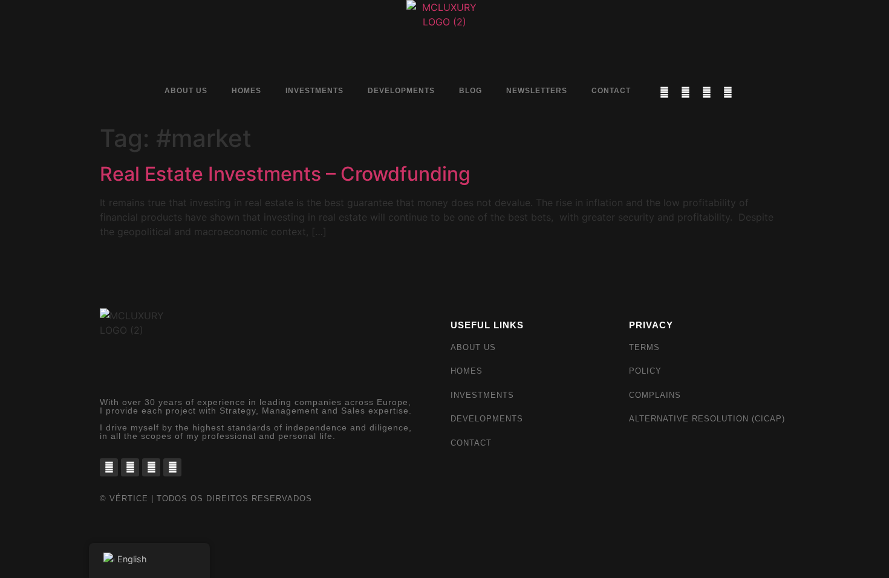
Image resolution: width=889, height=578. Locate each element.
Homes (246, 90)
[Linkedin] (706, 92)
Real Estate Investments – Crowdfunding (285, 174)
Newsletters (536, 90)
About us (185, 90)
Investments (314, 90)
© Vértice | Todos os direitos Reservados (206, 498)
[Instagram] (685, 92)
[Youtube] (727, 92)
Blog (470, 90)
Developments (401, 90)
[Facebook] (664, 92)
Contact (611, 90)
